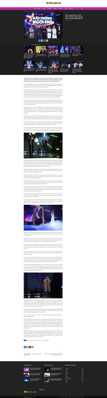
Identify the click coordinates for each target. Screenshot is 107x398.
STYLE (66, 8)
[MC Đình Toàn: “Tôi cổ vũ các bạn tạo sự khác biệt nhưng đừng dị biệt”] (29, 64)
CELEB (39, 8)
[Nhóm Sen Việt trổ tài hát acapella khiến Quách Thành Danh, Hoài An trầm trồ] (65, 64)
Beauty (60, 8)
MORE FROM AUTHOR (36, 44)
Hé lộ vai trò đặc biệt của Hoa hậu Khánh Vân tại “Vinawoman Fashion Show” (54, 354)
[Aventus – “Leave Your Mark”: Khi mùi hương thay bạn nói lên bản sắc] (26, 375)
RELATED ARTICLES (27, 44)
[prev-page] (81, 44)
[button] (82, 8)
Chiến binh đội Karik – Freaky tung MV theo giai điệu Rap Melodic (32, 354)
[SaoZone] (53, 3)
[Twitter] (42, 40)
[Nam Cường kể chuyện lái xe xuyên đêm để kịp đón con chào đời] (41, 50)
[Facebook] (39, 40)
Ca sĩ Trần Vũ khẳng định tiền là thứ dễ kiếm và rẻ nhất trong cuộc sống (41, 70)
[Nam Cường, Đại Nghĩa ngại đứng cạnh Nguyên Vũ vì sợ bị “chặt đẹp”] (53, 50)
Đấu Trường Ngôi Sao (45, 340)
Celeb (49, 67)
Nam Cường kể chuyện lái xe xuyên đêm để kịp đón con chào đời (41, 55)
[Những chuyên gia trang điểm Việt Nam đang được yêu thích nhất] (47, 380)
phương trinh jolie (38, 340)
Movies (55, 8)
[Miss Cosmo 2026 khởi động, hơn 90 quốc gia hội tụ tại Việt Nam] (26, 380)
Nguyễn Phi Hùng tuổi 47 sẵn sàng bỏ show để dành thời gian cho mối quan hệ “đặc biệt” (65, 55)
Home (35, 8)
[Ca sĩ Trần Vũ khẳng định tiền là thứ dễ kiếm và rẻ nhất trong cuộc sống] (41, 64)
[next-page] (82, 44)
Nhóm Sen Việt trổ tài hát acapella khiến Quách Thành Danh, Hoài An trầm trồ (64, 70)
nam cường (32, 340)
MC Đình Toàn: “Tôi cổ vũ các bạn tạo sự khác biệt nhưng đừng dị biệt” (29, 70)
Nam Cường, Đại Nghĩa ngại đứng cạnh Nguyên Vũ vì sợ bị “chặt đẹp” (53, 55)
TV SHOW (49, 8)
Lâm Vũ (28, 340)
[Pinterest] (44, 40)
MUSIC (44, 8)
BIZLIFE (70, 8)
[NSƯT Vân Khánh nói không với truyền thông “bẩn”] (77, 50)
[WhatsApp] (47, 40)
